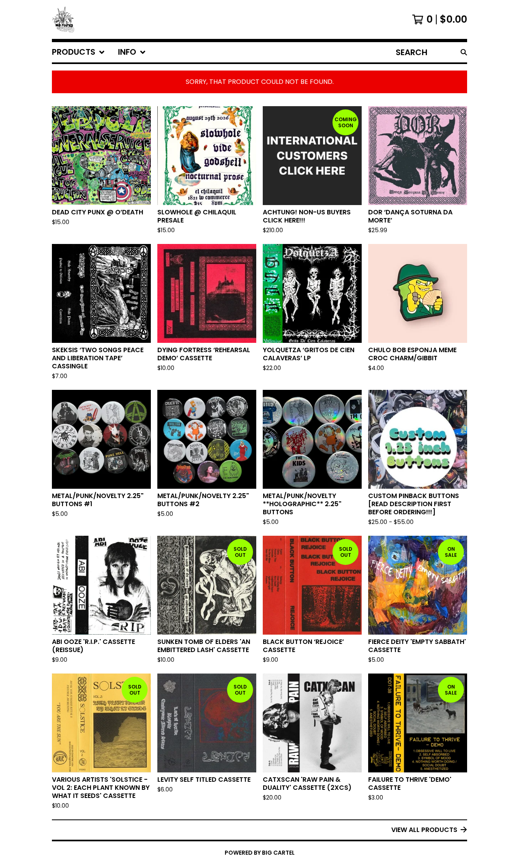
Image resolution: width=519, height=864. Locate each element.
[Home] (63, 19)
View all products (424, 829)
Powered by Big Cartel (260, 853)
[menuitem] (78, 52)
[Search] (463, 52)
